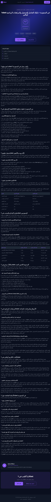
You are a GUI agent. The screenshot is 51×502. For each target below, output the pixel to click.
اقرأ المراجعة (31, 39)
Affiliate (29, 499)
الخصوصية (24, 499)
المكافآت (5, 53)
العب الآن (47, 2)
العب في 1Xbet (20, 39)
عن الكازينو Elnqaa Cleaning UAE (10, 51)
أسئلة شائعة (6, 58)
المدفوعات (6, 55)
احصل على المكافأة (30, 483)
